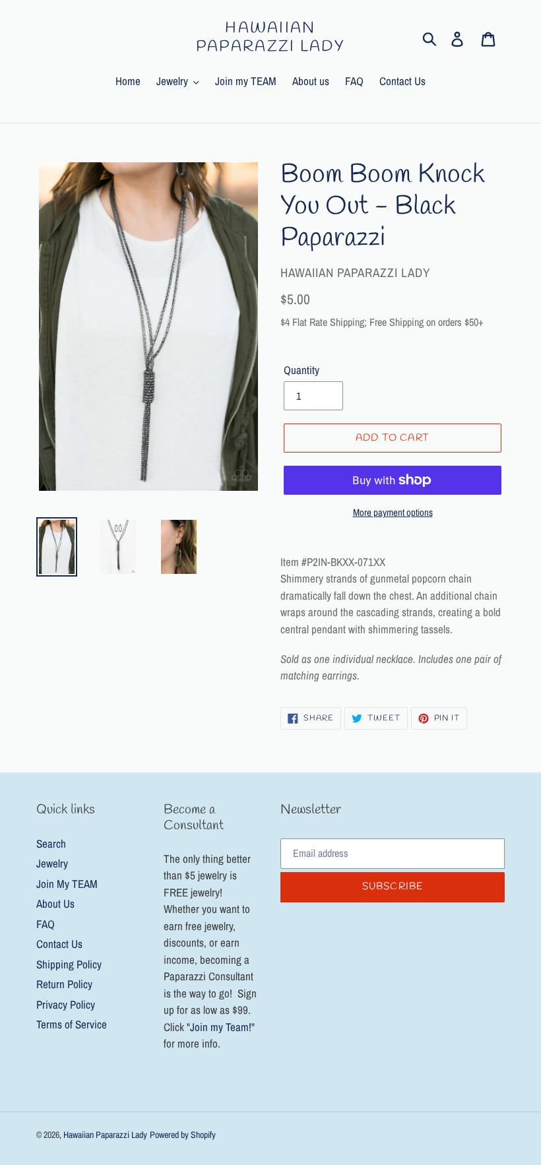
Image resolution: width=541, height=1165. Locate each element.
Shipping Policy (69, 964)
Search (51, 843)
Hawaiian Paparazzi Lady (270, 38)
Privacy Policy (65, 1004)
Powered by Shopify (183, 1135)
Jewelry (52, 863)
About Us (55, 903)
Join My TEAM (67, 883)
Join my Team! (220, 1026)
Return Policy (64, 984)
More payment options (393, 512)
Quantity (301, 369)
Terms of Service (71, 1024)
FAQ (45, 923)
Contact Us (59, 943)
